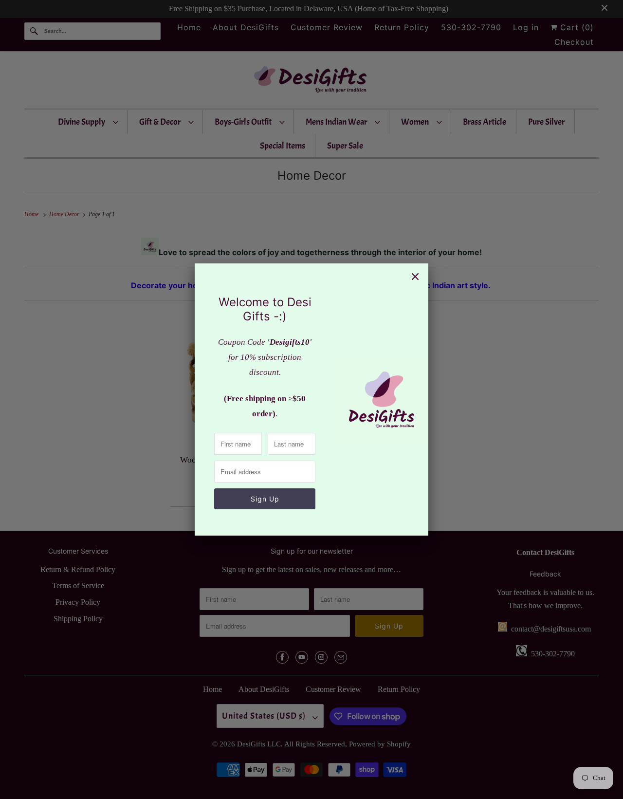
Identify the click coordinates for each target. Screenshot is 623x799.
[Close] (415, 276)
